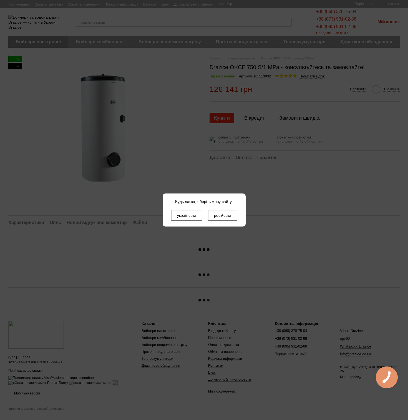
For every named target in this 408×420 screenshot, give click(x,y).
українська (186, 215)
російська (222, 215)
